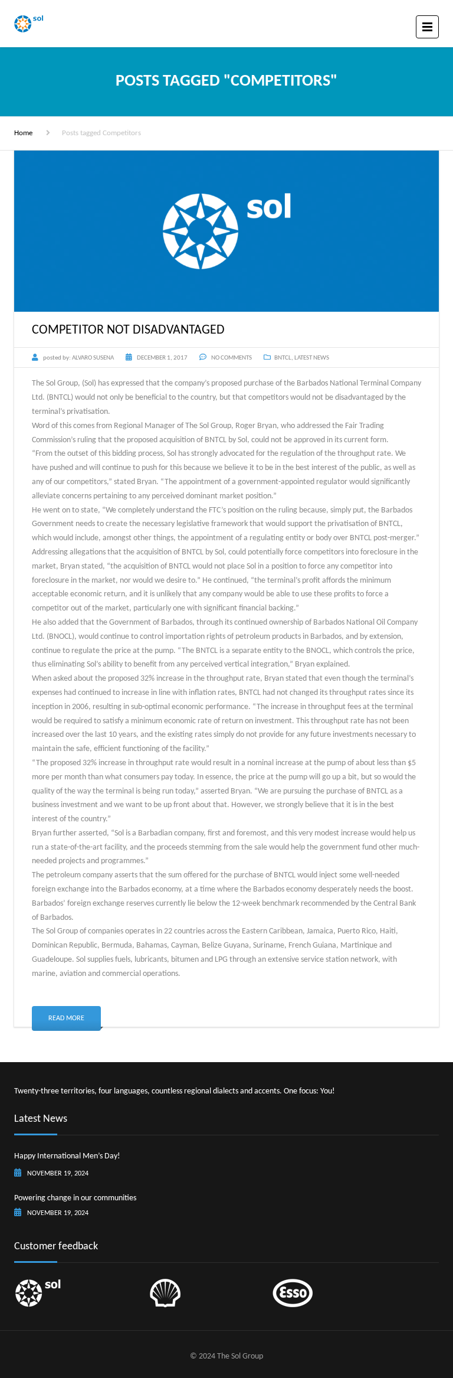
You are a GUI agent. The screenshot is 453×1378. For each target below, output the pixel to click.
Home (23, 133)
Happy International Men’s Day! (67, 1156)
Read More (66, 1018)
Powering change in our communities (75, 1198)
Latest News (311, 358)
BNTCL (282, 358)
